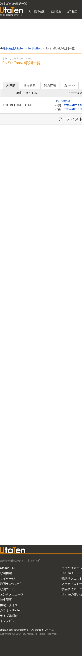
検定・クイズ (9, 605)
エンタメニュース (12, 594)
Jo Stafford (62, 101)
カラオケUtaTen (10, 610)
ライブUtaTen (9, 615)
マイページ (7, 578)
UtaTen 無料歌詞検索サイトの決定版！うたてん (27, 630)
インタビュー (9, 621)
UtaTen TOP (8, 568)
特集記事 (6, 599)
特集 (58, 11)
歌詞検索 (39, 11)
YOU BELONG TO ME (18, 105)
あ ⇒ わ (69, 85)
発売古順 (50, 85)
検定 (74, 11)
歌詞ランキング (10, 583)
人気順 (10, 85)
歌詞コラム (7, 589)
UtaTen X (68, 573)
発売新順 (30, 85)
